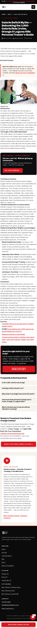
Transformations (7, 556)
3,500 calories (26, 329)
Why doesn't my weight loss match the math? (18, 394)
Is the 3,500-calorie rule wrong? (13, 382)
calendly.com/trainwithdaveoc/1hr (12, 433)
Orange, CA (5, 574)
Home (3, 14)
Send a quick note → (8, 608)
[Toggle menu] (33, 7)
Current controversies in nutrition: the (15, 337)
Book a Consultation (8, 565)
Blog (9, 14)
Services (4, 552)
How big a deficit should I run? (13, 388)
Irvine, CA (4, 577)
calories (12, 324)
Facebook (7, 518)
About (3, 562)
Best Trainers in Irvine (8, 590)
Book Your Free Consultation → (19, 369)
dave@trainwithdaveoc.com (10, 605)
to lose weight (20, 334)
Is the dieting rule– (14, 329)
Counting (5, 324)
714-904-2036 (6, 602)
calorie (31, 337)
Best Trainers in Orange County (11, 587)
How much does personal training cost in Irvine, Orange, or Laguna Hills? (16, 400)
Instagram (23, 516)
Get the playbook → (13, 170)
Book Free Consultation (18, 624)
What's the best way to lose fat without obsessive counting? (16, 408)
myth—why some (8, 339)
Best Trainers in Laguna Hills (10, 594)
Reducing (5, 334)
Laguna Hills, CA (6, 580)
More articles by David (11, 516)
